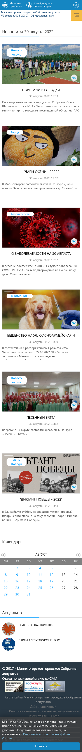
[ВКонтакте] (74, 77)
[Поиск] (76, 5)
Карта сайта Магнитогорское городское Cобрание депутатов (43, 699)
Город (15, 132)
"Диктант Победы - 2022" (41, 499)
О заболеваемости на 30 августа (41, 253)
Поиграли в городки (41, 89)
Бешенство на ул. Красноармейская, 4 (41, 335)
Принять (41, 746)
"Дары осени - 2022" (41, 171)
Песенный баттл (41, 417)
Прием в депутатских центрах (39, 640)
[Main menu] (76, 15)
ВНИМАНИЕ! (19, 296)
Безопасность (20, 214)
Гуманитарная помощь (35, 625)
